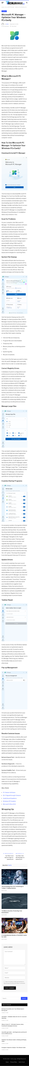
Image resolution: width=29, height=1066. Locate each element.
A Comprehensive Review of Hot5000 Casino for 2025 (14, 936)
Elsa (7, 24)
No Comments (6, 26)
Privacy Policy (13, 1062)
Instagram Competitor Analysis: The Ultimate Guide (14, 1047)
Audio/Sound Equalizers (10, 798)
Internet (4, 11)
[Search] (26, 2)
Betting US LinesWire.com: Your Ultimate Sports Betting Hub (13, 1009)
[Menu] (3, 2)
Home (3, 7)
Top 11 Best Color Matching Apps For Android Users (20, 857)
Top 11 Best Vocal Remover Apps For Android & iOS (9, 857)
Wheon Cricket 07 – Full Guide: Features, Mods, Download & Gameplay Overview (13, 1025)
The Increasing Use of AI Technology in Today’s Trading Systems (13, 887)
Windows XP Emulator (9, 801)
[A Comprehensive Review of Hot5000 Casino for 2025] (14, 925)
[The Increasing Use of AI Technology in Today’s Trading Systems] (14, 877)
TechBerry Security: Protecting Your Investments (12, 912)
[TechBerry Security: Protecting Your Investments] (14, 901)
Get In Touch (22, 1062)
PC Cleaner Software (9, 792)
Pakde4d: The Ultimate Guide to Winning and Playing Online (14, 1040)
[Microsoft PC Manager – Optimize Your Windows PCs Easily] (14, 35)
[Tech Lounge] (15, 2)
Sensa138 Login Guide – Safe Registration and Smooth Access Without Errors (14, 1033)
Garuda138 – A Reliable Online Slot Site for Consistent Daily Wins (14, 1017)
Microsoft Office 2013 (9, 804)
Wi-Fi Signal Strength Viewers (12, 795)
